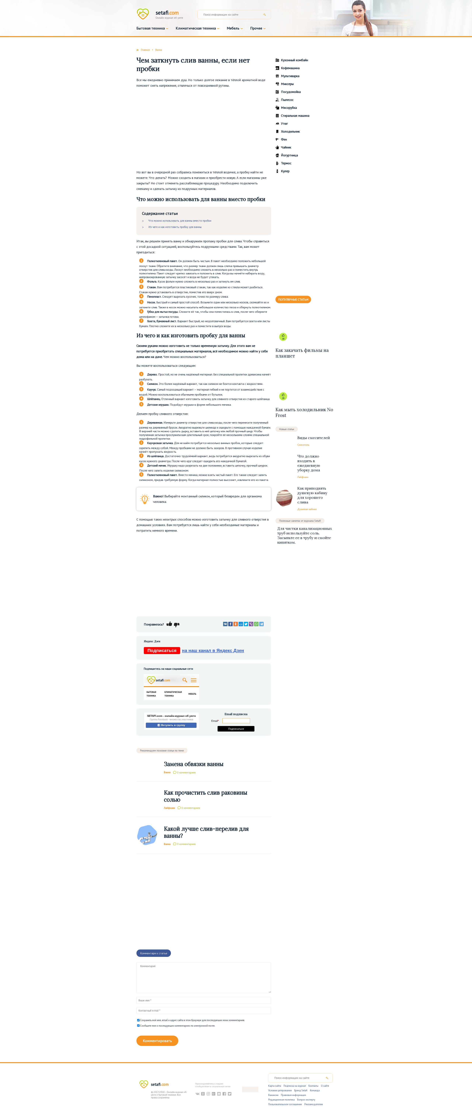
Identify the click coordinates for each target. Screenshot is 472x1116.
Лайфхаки (169, 807)
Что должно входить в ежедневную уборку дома (308, 463)
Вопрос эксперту (306, 1099)
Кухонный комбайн (294, 60)
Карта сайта (274, 1085)
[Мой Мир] (241, 624)
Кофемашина (290, 68)
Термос (286, 163)
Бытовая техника (150, 28)
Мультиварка (290, 76)
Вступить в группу (172, 725)
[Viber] (251, 624)
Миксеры (287, 84)
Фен (284, 139)
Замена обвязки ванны (193, 763)
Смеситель (303, 444)
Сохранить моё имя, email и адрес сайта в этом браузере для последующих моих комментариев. (192, 1020)
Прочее (256, 28)
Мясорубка (289, 107)
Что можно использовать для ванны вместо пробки (179, 220)
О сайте (325, 1085)
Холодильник (290, 131)
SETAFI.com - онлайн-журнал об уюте (171, 715)
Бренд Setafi (300, 1090)
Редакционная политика (281, 1099)
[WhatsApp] (256, 624)
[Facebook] (230, 624)
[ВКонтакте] (225, 624)
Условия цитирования (280, 1090)
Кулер (285, 171)
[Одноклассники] (235, 624)
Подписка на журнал (295, 1085)
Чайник (286, 147)
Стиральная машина (295, 115)
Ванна (167, 772)
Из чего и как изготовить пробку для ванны (175, 227)
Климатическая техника (196, 28)
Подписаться (236, 728)
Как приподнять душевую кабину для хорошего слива (312, 495)
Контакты (313, 1085)
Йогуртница (289, 155)
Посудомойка (291, 92)
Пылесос (287, 100)
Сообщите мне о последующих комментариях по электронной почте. (177, 1025)
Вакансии (273, 1095)
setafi (160, 1084)
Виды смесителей (313, 437)
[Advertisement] (203, 128)
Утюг (284, 123)
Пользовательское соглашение (285, 1104)
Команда (315, 1090)
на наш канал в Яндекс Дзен (196, 650)
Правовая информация (293, 1095)
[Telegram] (261, 624)
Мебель (233, 28)
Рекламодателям (313, 1104)
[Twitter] (246, 624)
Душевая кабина (307, 509)
